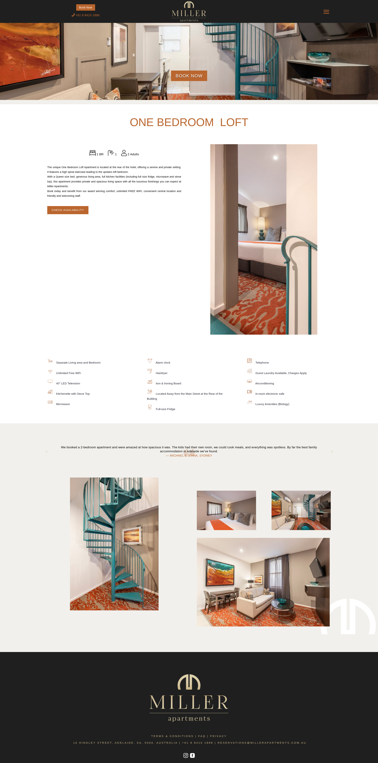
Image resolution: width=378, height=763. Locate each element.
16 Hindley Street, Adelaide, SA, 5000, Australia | (127, 742)
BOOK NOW (189, 75)
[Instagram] (186, 757)
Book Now (85, 7)
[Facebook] (192, 757)
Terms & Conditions (172, 736)
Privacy (218, 736)
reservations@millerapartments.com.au (262, 742)
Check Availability (68, 210)
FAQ (202, 736)
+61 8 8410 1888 (197, 742)
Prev (46, 451)
